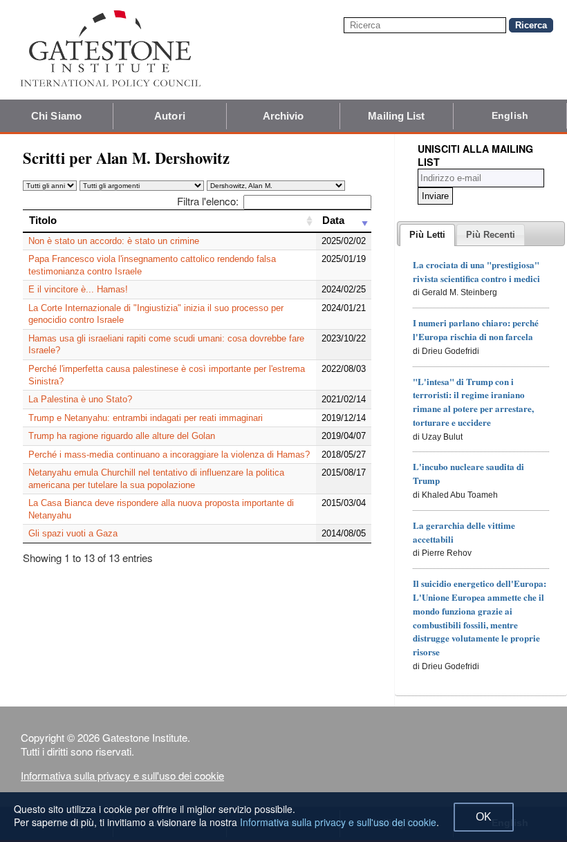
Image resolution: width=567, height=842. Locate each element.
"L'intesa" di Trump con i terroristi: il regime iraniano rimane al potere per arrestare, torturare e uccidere (473, 402)
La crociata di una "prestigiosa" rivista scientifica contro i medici (476, 271)
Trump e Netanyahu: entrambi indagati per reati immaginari (145, 418)
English (510, 115)
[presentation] (427, 235)
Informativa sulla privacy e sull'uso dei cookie (122, 775)
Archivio (283, 116)
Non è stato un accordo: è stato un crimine (113, 241)
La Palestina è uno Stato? (80, 399)
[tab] (427, 235)
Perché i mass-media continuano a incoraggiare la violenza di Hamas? (169, 454)
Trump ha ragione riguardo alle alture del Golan (121, 436)
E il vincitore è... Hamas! (78, 289)
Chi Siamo (56, 116)
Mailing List (396, 116)
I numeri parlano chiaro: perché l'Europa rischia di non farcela (476, 329)
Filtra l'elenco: (208, 201)
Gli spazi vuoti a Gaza (73, 533)
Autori (169, 116)
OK (484, 817)
